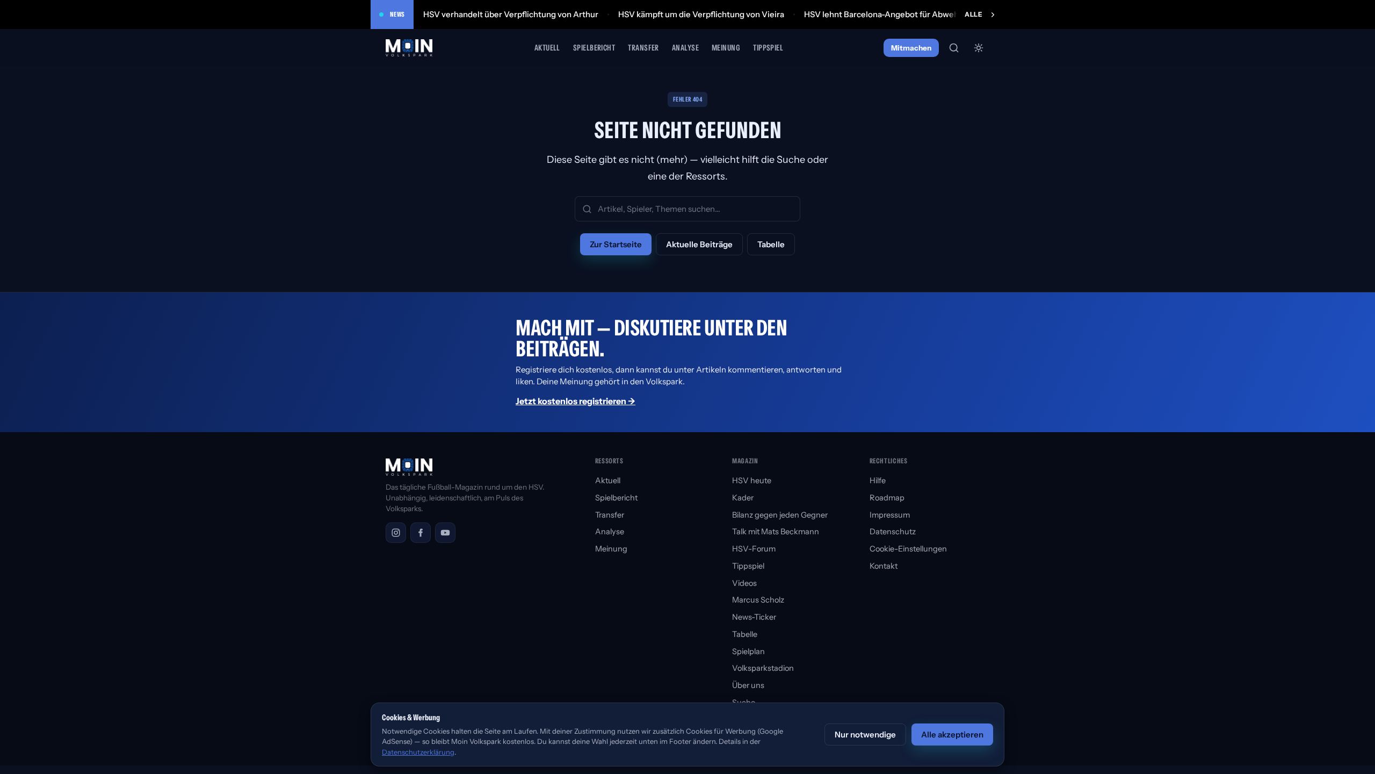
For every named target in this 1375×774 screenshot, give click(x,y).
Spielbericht (594, 47)
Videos (744, 583)
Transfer (643, 47)
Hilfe (878, 480)
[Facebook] (420, 532)
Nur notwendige (865, 734)
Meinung (726, 47)
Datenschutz (893, 531)
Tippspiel (768, 47)
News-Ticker (754, 617)
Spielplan (748, 651)
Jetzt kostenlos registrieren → (575, 401)
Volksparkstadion (763, 668)
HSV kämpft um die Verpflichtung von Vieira (701, 14)
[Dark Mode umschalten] (978, 48)
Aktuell (547, 47)
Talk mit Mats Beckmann (775, 531)
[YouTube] (445, 532)
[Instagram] (396, 532)
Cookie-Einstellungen (908, 549)
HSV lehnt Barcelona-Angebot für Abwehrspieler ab (901, 14)
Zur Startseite (616, 244)
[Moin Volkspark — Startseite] (410, 48)
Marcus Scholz (758, 600)
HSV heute (751, 480)
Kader (743, 498)
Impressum (890, 515)
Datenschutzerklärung (418, 752)
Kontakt (884, 566)
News (397, 14)
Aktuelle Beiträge (699, 244)
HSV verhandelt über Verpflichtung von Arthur (510, 14)
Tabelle (771, 244)
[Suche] (954, 48)
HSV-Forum (754, 549)
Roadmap (887, 498)
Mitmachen (911, 48)
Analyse (685, 47)
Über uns (748, 685)
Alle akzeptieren (952, 734)
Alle (973, 14)
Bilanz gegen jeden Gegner (780, 515)
